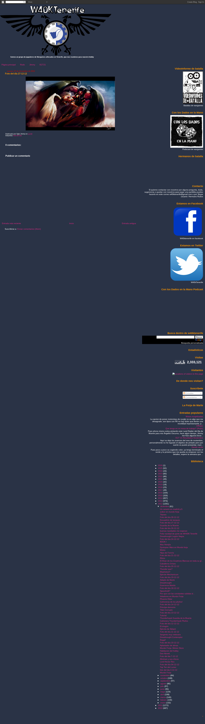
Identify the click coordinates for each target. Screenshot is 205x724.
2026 (160, 465)
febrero (163, 700)
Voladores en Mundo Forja (171, 596)
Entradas (189, 393)
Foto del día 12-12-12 (169, 623)
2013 (160, 501)
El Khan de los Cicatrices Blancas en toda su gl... (181, 561)
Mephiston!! (165, 572)
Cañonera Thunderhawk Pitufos (174, 621)
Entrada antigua (129, 223)
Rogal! (163, 640)
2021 (160, 479)
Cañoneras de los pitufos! (171, 602)
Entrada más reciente (11, 223)
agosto (163, 683)
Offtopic (199, 426)
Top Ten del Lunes (168, 667)
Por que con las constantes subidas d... (177, 593)
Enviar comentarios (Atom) (29, 229)
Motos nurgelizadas (194, 416)
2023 (160, 473)
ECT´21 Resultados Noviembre (189, 438)
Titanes (163, 514)
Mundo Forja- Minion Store (172, 648)
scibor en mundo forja (169, 512)
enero (163, 703)
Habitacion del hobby (169, 651)
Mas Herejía (165, 544)
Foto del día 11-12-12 (169, 632)
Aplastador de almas (169, 645)
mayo (163, 692)
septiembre (165, 681)
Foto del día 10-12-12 (169, 643)
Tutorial (163, 615)
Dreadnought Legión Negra (172, 536)
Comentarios (191, 397)
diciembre (165, 506)
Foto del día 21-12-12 (169, 555)
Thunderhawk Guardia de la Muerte (175, 618)
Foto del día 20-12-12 (169, 566)
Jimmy (32, 65)
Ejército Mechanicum (169, 574)
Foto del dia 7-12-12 (169, 656)
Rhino (162, 558)
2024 (160, 471)
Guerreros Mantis (167, 585)
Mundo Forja (165, 672)
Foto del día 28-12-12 (169, 517)
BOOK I (163, 542)
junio (162, 689)
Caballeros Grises (168, 564)
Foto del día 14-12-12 (169, 604)
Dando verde (197, 447)
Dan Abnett (165, 653)
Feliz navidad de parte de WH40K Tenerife (178, 534)
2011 (160, 705)
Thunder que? (166, 569)
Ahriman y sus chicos (169, 659)
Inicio (71, 223)
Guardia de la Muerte (169, 525)
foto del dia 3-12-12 (168, 670)
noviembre (165, 675)
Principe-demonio (167, 607)
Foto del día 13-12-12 (169, 613)
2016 (160, 493)
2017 (160, 490)
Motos (162, 550)
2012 (160, 504)
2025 (160, 468)
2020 (160, 482)
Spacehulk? (165, 591)
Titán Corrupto (166, 610)
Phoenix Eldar (166, 599)
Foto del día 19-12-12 (169, 577)
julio (162, 686)
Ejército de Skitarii (168, 629)
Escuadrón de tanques (170, 520)
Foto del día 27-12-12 (16, 73)
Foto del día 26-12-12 (169, 528)
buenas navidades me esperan (173, 531)
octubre (164, 678)
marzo (163, 697)
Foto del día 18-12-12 (169, 588)
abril (162, 694)
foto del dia (17, 135)
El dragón (164, 626)
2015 (160, 495)
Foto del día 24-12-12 (169, 539)
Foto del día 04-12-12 (169, 664)
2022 (160, 476)
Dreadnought (166, 583)
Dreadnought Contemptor (171, 637)
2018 (160, 487)
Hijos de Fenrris (167, 553)
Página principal (9, 65)
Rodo (22, 65)
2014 (160, 498)
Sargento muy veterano (170, 634)
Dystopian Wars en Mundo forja (174, 547)
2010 (160, 708)
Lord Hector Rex (167, 662)
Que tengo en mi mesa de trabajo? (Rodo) (184, 428)
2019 (160, 484)
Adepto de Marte (167, 580)
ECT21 (43, 65)
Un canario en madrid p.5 (171, 509)
